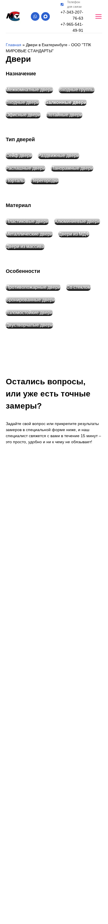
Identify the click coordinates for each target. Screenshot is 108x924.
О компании (62, 483)
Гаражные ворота (68, 454)
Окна (54, 411)
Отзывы (58, 512)
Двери (56, 426)
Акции (56, 498)
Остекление (62, 440)
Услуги (57, 469)
